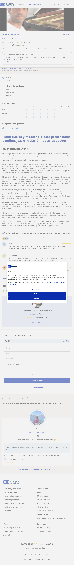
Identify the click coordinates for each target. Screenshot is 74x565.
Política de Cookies (53, 282)
